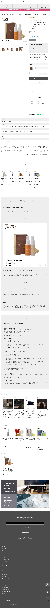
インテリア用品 (37, 101)
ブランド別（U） (12, 14)
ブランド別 (6, 14)
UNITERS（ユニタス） (20, 14)
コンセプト (4, 548)
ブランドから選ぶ (5, 576)
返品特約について (33, 91)
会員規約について (5, 595)
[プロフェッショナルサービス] (25, 480)
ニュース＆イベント (5, 559)
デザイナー (44, 5)
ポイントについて (5, 585)
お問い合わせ (43, 7)
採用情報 (3, 557)
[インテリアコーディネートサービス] (25, 495)
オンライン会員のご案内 (6, 600)
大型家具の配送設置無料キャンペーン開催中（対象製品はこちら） (25, 9)
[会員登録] (45, 2)
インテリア (31, 7)
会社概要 (3, 546)
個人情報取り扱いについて (6, 591)
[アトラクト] (25, 514)
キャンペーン (18, 5)
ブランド (31, 5)
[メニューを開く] (48, 2)
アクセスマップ (4, 561)
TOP (2, 14)
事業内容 (3, 552)
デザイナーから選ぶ (5, 578)
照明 (19, 7)
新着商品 (6, 5)
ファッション (4, 574)
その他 (42, 103)
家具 (6, 7)
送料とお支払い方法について (7, 589)
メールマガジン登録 (5, 598)
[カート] (46, 2)
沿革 (3, 550)
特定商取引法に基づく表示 (6, 587)
